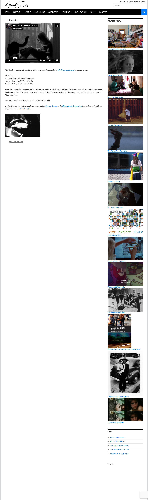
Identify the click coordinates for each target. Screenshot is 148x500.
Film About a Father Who (117, 49)
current (16, 12)
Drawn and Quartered (116, 422)
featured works (16, 142)
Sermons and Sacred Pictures (118, 397)
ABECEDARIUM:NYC (118, 437)
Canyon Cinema (51, 106)
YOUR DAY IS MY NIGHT (119, 454)
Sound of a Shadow (115, 125)
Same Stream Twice (115, 75)
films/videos (39, 12)
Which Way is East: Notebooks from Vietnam (124, 349)
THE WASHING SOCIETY (119, 450)
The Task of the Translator (117, 151)
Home (7, 12)
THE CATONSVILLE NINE (119, 445)
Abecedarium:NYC (114, 235)
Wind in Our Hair (114, 181)
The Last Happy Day (115, 207)
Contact (103, 12)
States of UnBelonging (116, 261)
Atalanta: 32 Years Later (116, 287)
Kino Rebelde (24, 109)
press (92, 12)
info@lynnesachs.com (66, 70)
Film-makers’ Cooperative (72, 106)
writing (66, 12)
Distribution (81, 12)
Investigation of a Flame (116, 313)
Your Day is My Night (115, 97)
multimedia (53, 12)
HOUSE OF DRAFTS (117, 441)
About (28, 12)
